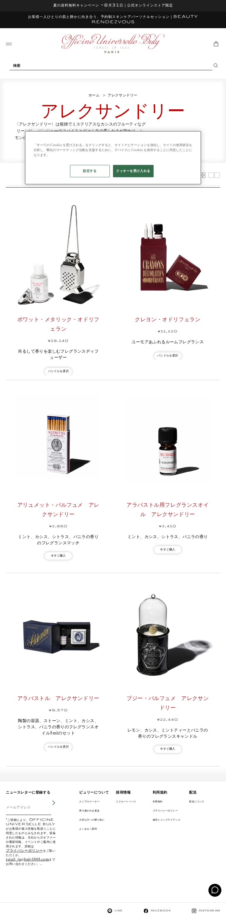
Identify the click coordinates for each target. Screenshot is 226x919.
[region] (113, 158)
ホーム (94, 95)
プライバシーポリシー (24, 851)
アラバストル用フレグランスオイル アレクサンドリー (168, 510)
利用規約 (158, 801)
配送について (197, 801)
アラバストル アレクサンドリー (58, 699)
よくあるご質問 (88, 829)
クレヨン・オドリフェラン (167, 320)
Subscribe (49, 807)
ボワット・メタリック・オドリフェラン (58, 324)
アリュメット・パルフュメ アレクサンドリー (58, 510)
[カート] (216, 44)
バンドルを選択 (58, 371)
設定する (90, 171)
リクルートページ (126, 801)
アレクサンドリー (122, 95)
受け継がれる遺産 (89, 810)
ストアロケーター (89, 801)
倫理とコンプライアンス (167, 819)
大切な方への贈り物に (91, 819)
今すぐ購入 (58, 556)
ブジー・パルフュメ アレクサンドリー (168, 703)
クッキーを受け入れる (133, 171)
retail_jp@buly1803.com (27, 859)
